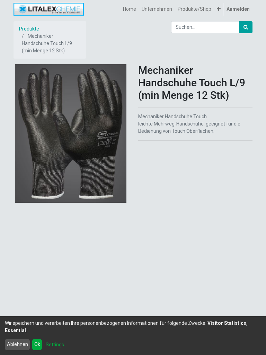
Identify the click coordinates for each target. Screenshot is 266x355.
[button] (218, 9)
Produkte (29, 29)
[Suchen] (245, 27)
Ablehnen (17, 344)
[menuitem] (129, 9)
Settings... (56, 344)
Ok (37, 344)
